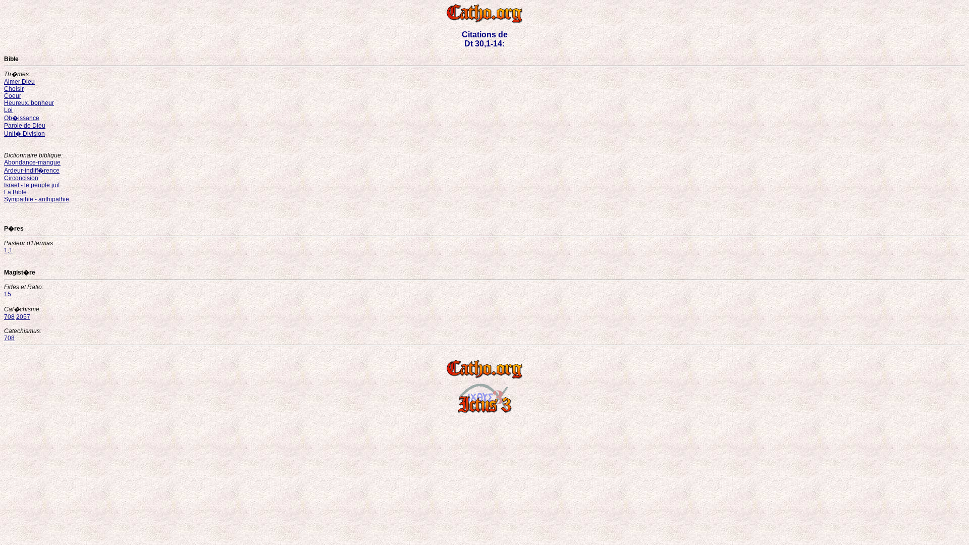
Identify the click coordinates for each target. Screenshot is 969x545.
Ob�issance (21, 118)
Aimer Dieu (19, 81)
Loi (8, 110)
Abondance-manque (32, 162)
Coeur (12, 95)
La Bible (15, 192)
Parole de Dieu (24, 125)
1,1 (8, 250)
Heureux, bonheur (29, 102)
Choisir (14, 88)
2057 (23, 316)
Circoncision (21, 178)
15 (7, 294)
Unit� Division (24, 133)
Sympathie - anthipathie (36, 199)
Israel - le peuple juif (32, 185)
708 (9, 316)
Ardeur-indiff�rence (32, 170)
